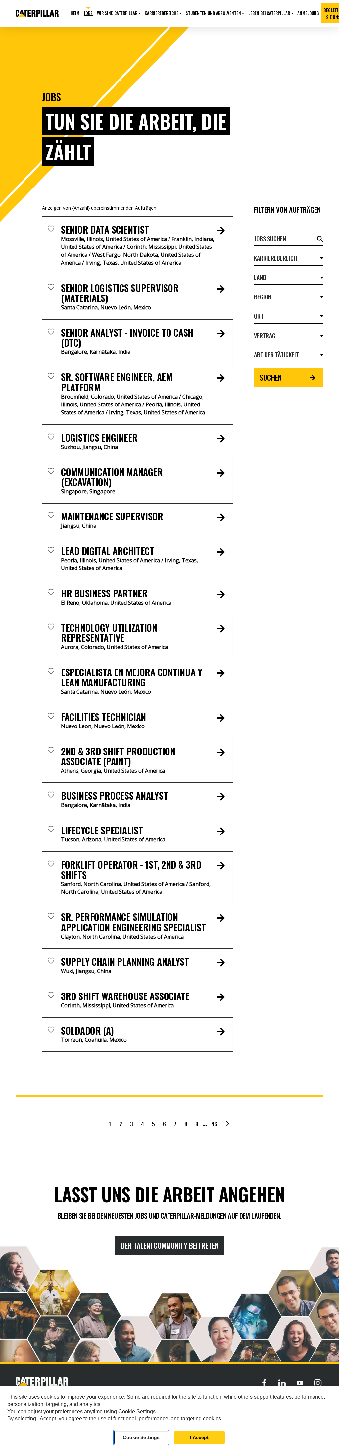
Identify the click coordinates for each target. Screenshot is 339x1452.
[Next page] (227, 1123)
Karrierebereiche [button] (161, 13)
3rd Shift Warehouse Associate (125, 996)
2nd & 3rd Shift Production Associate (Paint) (118, 756)
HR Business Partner (104, 593)
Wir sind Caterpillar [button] (117, 13)
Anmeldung (308, 13)
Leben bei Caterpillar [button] (269, 13)
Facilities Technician (103, 717)
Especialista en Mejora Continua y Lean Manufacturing (131, 677)
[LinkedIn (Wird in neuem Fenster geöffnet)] (282, 1383)
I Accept (199, 1437)
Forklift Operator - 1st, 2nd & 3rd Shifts (131, 870)
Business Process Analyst (114, 795)
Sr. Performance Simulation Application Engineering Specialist (133, 922)
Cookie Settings (141, 1437)
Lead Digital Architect (107, 551)
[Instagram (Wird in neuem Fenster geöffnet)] (317, 1383)
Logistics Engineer (99, 437)
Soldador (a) (87, 1030)
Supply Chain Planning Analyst (125, 961)
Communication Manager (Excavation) (112, 477)
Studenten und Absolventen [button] (213, 13)
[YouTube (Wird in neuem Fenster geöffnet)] (300, 1383)
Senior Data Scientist (105, 229)
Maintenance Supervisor (112, 516)
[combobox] (286, 258)
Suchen (271, 377)
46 (214, 1124)
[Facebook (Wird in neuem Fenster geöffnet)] (264, 1383)
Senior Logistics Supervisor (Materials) (119, 293)
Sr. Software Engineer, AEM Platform (116, 382)
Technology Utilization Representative (109, 633)
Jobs (88, 13)
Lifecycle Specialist (102, 830)
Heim (75, 13)
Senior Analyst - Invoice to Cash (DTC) (127, 338)
